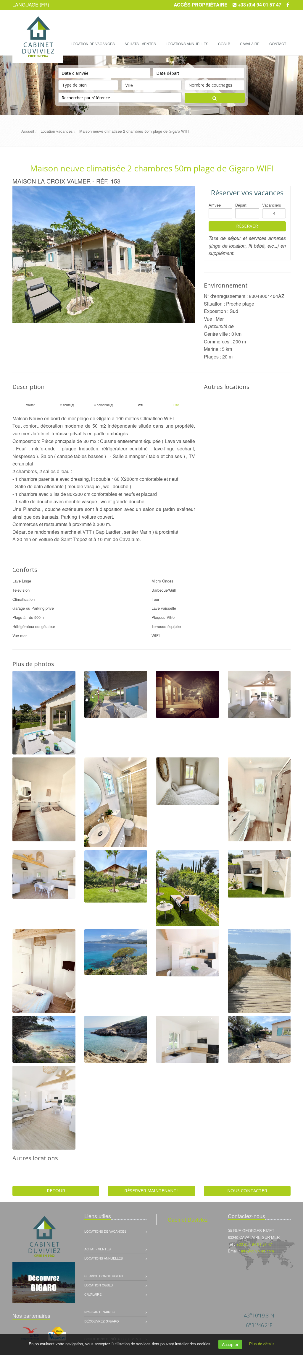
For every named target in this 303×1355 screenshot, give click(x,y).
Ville (129, 85)
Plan (176, 405)
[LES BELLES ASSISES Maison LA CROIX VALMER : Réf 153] (103, 254)
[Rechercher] (215, 98)
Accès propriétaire (201, 4)
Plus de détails (262, 1343)
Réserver (247, 226)
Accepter (230, 1344)
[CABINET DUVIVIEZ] (37, 21)
